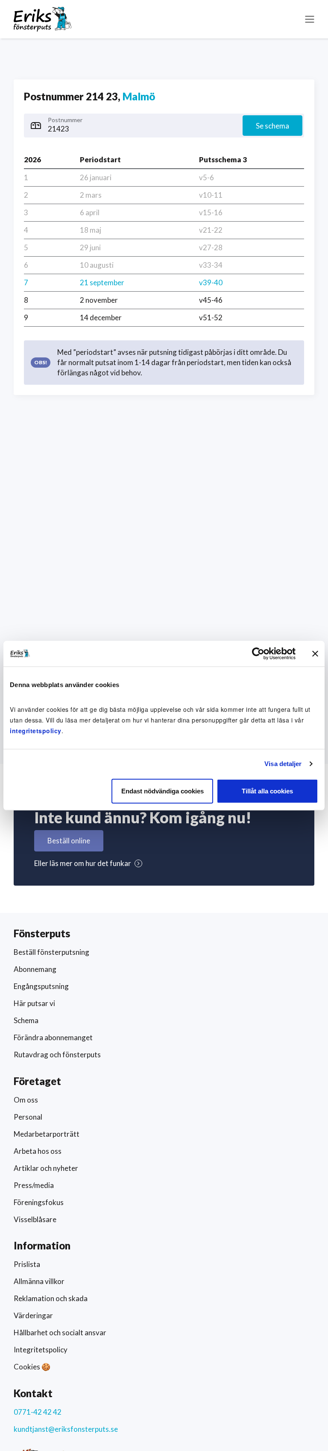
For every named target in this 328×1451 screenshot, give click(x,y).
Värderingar (33, 1315)
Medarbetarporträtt (46, 1133)
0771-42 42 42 (38, 1411)
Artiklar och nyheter (46, 1168)
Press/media (34, 1185)
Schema (26, 1020)
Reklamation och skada (51, 1298)
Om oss (26, 1099)
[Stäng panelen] (315, 654)
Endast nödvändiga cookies (162, 790)
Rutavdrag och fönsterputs (57, 1054)
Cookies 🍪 (32, 1366)
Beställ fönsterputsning (51, 952)
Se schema (272, 125)
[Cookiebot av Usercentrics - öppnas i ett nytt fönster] (258, 653)
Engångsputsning (41, 986)
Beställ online (68, 840)
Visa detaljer (283, 763)
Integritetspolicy (40, 1349)
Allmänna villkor (39, 1281)
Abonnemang (35, 969)
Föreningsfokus (39, 1202)
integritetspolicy (36, 730)
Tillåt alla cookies (267, 790)
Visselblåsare (35, 1219)
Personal (28, 1116)
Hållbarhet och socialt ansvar (60, 1332)
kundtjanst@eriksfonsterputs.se (66, 1429)
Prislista (27, 1264)
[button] (309, 19)
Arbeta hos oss (38, 1151)
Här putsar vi (34, 1003)
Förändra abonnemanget (53, 1037)
